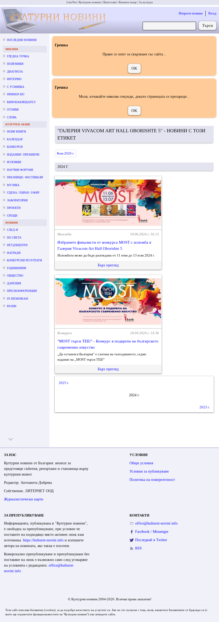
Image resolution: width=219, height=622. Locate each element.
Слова (12, 117)
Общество (15, 275)
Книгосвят (110, 2)
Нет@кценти (17, 245)
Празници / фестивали (25, 177)
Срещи (12, 215)
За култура (146, 2)
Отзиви (13, 109)
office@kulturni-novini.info (156, 523)
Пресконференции (22, 290)
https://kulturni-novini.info (44, 540)
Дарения (14, 283)
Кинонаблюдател (21, 102)
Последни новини (22, 40)
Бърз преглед (108, 265)
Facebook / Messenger (152, 532)
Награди (14, 252)
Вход (212, 13)
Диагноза (15, 71)
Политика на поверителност (152, 480)
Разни (11, 306)
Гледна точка (18, 56)
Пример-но (15, 94)
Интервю (14, 79)
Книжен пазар (128, 2)
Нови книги (16, 131)
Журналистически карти (23, 499)
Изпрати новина (191, 13)
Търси (207, 25)
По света (14, 237)
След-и (12, 229)
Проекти (14, 207)
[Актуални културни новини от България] (54, 20)
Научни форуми (20, 169)
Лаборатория (17, 200)
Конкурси (15, 146)
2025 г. (64, 383)
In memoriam (17, 298)
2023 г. (205, 407)
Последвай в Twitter (151, 540)
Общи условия (141, 463)
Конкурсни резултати (24, 260)
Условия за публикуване (149, 471)
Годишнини (16, 268)
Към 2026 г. (65, 153)
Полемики (15, 63)
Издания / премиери (23, 154)
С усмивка (15, 86)
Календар (15, 139)
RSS (138, 548)
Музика (13, 185)
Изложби (14, 162)
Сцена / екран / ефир (23, 192)
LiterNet (72, 2)
